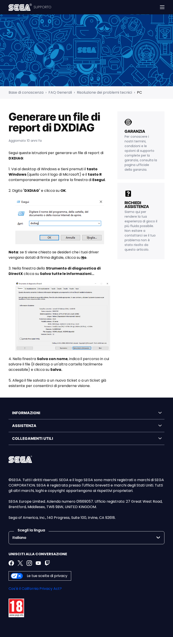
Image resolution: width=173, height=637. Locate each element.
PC (139, 92)
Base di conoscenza (26, 92)
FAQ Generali (60, 92)
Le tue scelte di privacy (47, 575)
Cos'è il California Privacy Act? (35, 588)
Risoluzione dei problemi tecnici (104, 92)
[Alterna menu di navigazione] (162, 7)
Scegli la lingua (31, 530)
